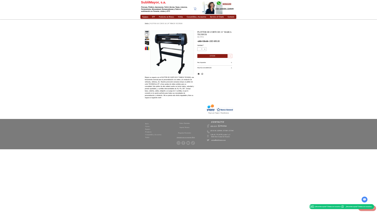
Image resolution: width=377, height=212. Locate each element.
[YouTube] (188, 143)
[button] (195, 8)
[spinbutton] (202, 49)
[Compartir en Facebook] (198, 74)
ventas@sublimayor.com (218, 140)
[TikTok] (193, 143)
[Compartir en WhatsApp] (202, 74)
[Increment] (205, 49)
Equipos (147, 129)
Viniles (147, 137)
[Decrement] (199, 49)
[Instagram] (178, 143)
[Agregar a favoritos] (230, 56)
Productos (148, 132)
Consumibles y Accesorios (153, 134)
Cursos (147, 126)
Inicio (147, 23)
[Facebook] (183, 143)
